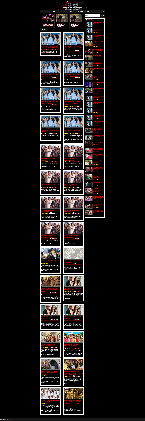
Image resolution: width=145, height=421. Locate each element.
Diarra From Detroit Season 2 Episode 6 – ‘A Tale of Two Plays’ (98, 76)
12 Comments (76, 187)
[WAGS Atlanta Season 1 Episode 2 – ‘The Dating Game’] (73, 309)
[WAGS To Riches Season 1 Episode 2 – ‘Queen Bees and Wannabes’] (50, 228)
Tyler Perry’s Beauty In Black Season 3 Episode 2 (98, 116)
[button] (41, 21)
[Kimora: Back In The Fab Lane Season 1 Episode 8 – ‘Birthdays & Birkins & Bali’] (50, 38)
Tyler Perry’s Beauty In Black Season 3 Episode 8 (98, 23)
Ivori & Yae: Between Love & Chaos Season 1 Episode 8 (98, 50)
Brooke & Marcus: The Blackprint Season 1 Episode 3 (61, 25)
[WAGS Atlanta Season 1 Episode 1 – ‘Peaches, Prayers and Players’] (50, 337)
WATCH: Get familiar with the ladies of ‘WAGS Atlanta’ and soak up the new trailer (72, 346)
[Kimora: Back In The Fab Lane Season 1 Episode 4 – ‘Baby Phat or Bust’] (50, 94)
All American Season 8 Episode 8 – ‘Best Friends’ (98, 136)
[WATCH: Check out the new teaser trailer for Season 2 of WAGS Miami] (50, 393)
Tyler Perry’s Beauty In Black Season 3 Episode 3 (98, 109)
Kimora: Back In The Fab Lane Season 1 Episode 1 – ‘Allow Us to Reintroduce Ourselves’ (72, 130)
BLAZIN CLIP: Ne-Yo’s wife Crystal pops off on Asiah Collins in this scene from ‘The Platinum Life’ (50, 373)
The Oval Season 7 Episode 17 (98, 82)
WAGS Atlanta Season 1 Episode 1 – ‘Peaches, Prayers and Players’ (48, 345)
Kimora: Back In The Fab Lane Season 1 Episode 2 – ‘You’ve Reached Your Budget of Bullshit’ (50, 130)
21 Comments (53, 161)
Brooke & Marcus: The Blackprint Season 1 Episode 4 (47, 25)
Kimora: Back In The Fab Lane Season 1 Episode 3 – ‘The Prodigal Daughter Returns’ (72, 103)
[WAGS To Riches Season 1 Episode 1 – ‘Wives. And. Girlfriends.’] (73, 228)
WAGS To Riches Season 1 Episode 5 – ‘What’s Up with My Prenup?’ (72, 185)
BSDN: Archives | (77, 11)
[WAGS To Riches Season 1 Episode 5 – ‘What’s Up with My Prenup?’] (73, 176)
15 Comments (53, 187)
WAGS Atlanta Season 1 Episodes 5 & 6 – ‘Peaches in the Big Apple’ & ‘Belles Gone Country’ (50, 290)
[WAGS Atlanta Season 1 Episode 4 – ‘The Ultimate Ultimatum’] (73, 281)
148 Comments (54, 320)
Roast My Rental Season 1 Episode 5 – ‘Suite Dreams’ (98, 149)
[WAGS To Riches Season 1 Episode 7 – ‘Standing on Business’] (73, 151)
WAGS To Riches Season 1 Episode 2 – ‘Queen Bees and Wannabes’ (49, 236)
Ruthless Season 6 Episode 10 (98, 142)
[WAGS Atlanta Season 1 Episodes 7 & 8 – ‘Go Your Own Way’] (73, 253)
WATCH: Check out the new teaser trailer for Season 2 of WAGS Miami (50, 401)
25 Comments (76, 213)
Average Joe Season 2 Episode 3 (75, 25)
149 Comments (77, 264)
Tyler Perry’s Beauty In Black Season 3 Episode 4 (98, 103)
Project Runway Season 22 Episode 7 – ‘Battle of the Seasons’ (98, 129)
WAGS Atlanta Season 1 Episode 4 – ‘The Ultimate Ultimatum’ (73, 289)
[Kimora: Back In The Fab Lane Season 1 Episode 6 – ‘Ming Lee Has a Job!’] (50, 67)
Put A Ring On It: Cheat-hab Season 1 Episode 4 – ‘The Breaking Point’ (98, 211)
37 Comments (76, 239)
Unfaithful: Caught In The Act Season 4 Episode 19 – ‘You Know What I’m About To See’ (98, 90)
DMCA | (89, 11)
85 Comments (76, 376)
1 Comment (76, 51)
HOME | (54, 11)
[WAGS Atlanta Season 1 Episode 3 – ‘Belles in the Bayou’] (50, 309)
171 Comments (76, 291)
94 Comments (53, 293)
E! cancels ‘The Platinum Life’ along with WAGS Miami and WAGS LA (50, 261)
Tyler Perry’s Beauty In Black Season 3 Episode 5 (98, 97)
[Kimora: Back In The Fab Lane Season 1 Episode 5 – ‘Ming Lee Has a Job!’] (73, 67)
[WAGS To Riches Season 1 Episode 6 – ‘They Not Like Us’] (50, 176)
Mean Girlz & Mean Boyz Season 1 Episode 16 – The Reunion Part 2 (98, 190)
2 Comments (54, 49)
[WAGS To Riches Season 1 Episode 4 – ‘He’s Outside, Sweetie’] (50, 202)
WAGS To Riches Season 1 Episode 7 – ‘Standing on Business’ (72, 159)
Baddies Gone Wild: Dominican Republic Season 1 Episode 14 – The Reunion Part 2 (98, 197)
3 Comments (77, 78)
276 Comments (53, 347)
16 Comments (53, 239)
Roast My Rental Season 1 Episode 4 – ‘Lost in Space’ (98, 155)
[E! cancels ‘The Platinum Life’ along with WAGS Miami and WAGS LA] (50, 253)
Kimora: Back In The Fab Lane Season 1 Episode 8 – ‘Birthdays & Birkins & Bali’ (49, 47)
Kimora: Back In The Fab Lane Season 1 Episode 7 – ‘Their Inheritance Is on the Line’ (72, 48)
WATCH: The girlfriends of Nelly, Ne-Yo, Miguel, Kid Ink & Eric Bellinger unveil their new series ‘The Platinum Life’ (73, 373)
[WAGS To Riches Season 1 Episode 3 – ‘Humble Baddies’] (73, 202)
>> (49, 270)
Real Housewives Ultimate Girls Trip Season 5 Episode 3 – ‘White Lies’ (98, 168)
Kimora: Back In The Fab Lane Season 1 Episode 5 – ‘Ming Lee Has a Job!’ (72, 75)
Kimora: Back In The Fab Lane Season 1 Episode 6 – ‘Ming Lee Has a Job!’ (49, 75)
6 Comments (77, 106)
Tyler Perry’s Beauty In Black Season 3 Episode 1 (98, 122)
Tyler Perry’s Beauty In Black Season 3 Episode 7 (98, 29)
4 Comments (53, 133)
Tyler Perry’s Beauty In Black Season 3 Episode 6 (98, 36)
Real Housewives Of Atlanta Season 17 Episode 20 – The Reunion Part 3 (98, 176)
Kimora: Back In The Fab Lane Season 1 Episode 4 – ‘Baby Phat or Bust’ (49, 102)
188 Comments (77, 320)
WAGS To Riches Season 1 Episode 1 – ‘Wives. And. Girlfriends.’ (72, 236)
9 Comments (76, 133)
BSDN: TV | (63, 11)
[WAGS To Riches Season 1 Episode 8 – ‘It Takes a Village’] (50, 151)
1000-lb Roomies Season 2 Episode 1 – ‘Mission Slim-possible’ (98, 43)
